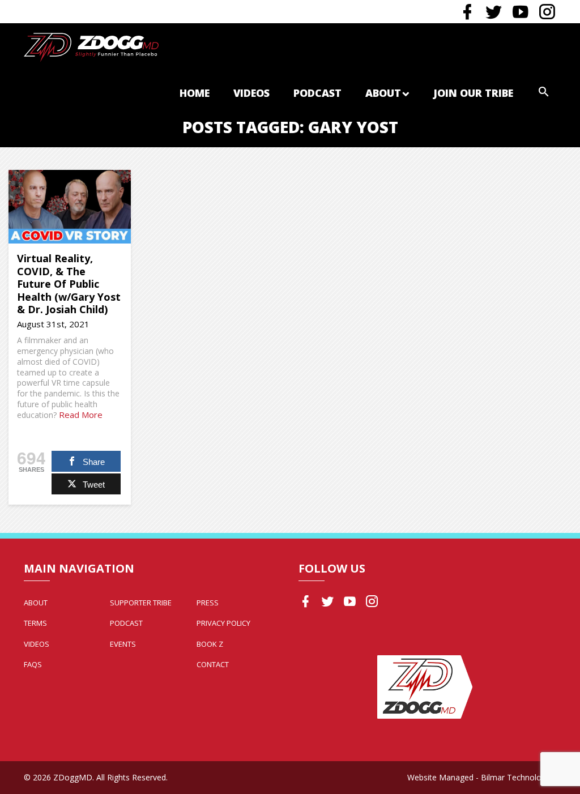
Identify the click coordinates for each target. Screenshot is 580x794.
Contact (213, 664)
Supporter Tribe (141, 602)
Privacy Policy (223, 623)
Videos (251, 93)
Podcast (317, 93)
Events (123, 644)
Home (195, 93)
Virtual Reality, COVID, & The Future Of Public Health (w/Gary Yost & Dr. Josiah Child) (69, 283)
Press (208, 602)
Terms (35, 623)
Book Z (210, 644)
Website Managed (440, 777)
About (383, 93)
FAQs (33, 664)
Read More (81, 414)
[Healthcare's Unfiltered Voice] (91, 46)
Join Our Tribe (473, 93)
